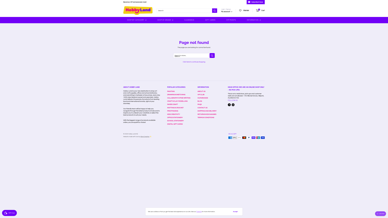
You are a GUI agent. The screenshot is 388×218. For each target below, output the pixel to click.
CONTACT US (202, 107)
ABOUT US (201, 91)
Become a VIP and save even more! (134, 2)
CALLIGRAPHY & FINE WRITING (178, 98)
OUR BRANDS (203, 98)
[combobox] (184, 10)
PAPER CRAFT (172, 104)
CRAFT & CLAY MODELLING (177, 101)
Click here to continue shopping (194, 62)
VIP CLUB (201, 94)
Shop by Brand (164, 20)
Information (253, 20)
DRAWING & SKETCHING (176, 94)
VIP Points (231, 20)
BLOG (200, 101)
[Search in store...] (212, 55)
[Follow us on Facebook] (229, 104)
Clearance (189, 20)
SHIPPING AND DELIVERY (207, 111)
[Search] (214, 10)
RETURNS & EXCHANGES (207, 114)
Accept (235, 211)
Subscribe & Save (257, 2)
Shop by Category (135, 20)
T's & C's (199, 211)
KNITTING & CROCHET (175, 107)
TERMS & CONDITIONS (206, 117)
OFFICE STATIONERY (175, 117)
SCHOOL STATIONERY (175, 121)
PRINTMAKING (172, 111)
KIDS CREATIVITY (173, 114)
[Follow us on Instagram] (233, 104)
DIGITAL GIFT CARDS (175, 124)
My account (226, 12)
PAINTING (171, 91)
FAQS (200, 104)
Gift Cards (210, 20)
